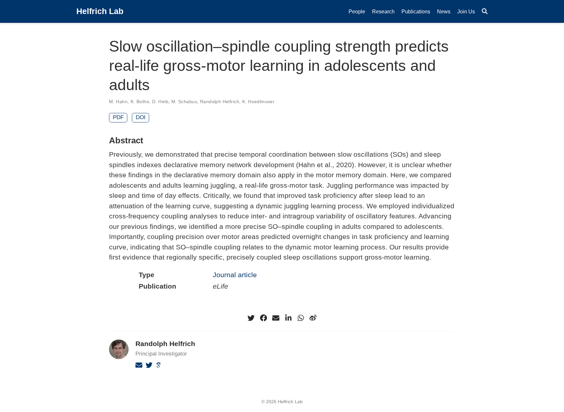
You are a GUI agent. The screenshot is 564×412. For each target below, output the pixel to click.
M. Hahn (118, 101)
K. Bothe (140, 101)
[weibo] (313, 318)
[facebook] (263, 318)
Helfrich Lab (99, 11)
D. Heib (160, 101)
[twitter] (251, 318)
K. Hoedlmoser (258, 101)
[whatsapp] (301, 318)
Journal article (235, 274)
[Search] (485, 11)
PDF (118, 117)
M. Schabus (184, 101)
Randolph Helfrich (219, 101)
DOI (141, 117)
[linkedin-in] (288, 318)
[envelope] (276, 318)
